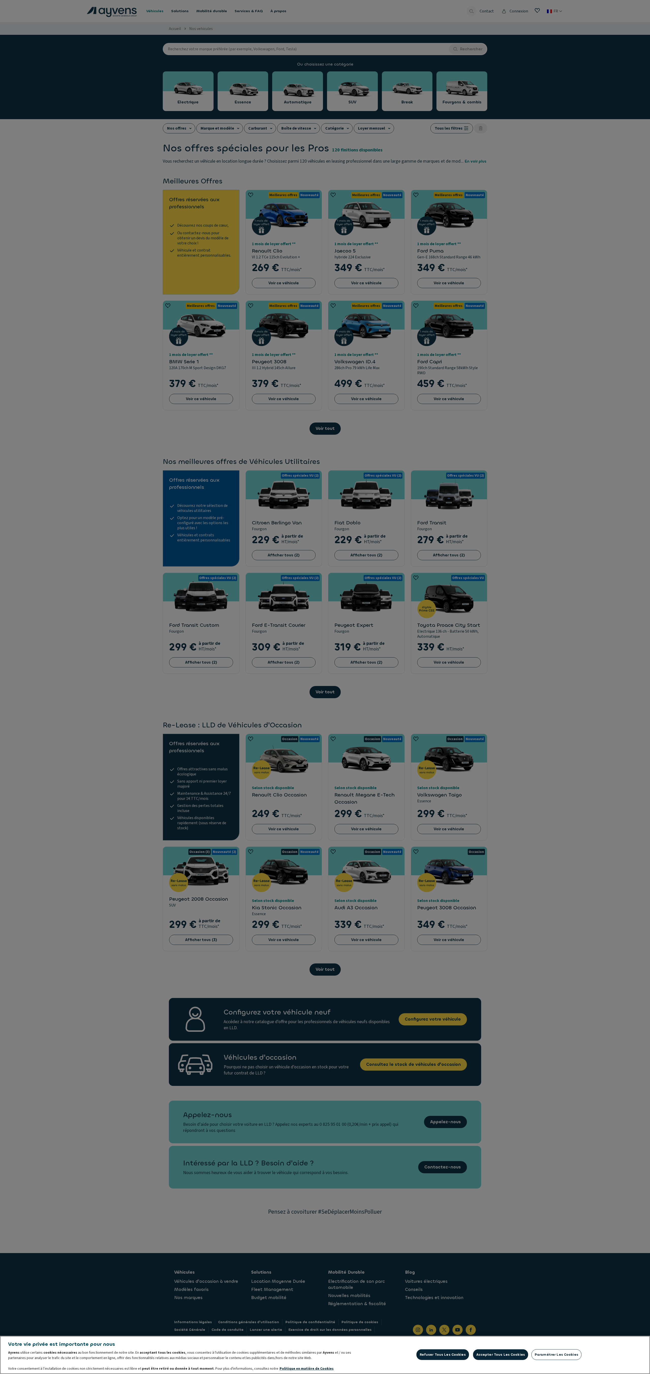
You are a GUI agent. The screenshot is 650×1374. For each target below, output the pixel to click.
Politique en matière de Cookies (307, 1368)
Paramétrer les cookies (556, 1354)
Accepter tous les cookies (500, 1354)
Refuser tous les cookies (443, 1354)
